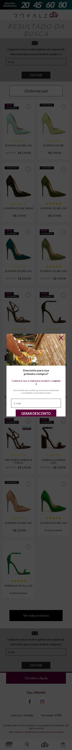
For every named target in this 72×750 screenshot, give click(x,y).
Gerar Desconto (36, 413)
